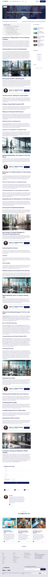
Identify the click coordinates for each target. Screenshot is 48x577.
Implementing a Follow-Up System (11, 418)
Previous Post (5, 20)
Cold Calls (4, 255)
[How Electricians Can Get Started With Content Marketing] (39, 523)
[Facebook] (9, 570)
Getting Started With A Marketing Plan (9, 28)
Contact (37, 1)
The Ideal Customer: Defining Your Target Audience (13, 29)
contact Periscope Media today (17, 460)
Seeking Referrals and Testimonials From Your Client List (16, 199)
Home (11, 1)
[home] (5, 1)
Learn (26, 1)
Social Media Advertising (7, 348)
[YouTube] (4, 570)
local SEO (25, 342)
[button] (16, 1)
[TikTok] (5, 570)
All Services (14, 560)
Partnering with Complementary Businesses (13, 207)
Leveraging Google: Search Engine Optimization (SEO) (14, 336)
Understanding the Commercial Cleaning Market (14, 49)
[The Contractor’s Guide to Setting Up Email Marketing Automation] (24, 523)
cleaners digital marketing (19, 325)
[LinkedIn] (9, 504)
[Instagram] (3, 570)
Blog (4, 4)
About (23, 1)
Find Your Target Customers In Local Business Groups (14, 182)
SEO (19, 126)
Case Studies (4, 557)
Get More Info (43, 1)
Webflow (3, 573)
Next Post (43, 20)
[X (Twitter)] (7, 570)
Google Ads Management (16, 557)
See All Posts (24, 546)
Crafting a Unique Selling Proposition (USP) (12, 30)
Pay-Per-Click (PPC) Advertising (9, 323)
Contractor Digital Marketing (27, 554)
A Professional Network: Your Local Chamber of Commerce (15, 190)
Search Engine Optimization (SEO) (6, 338)
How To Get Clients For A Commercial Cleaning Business (16, 4)
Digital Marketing (7, 4)
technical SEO (7, 342)
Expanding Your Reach (8, 378)
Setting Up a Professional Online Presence (12, 31)
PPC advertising (8, 133)
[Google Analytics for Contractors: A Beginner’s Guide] (9, 523)
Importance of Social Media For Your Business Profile (14, 129)
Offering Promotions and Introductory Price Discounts (16, 270)
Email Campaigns (6, 263)
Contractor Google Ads (27, 557)
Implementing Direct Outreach (10, 248)
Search (3, 563)
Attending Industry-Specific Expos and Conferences (15, 394)
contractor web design (5, 124)
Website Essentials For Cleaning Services (13, 32)
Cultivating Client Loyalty (9, 402)
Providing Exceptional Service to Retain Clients (14, 410)
